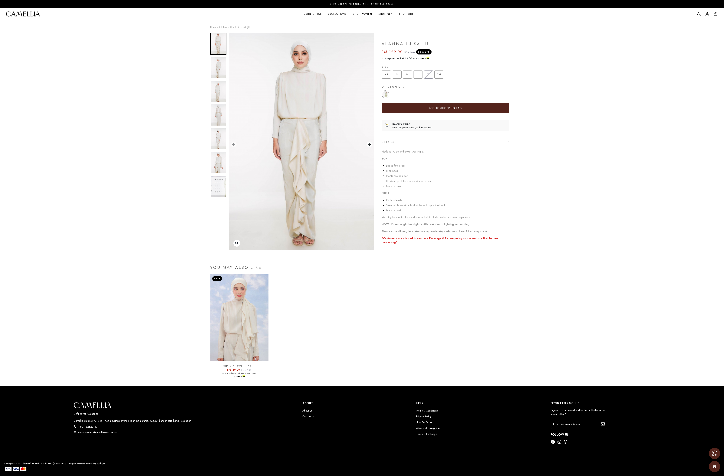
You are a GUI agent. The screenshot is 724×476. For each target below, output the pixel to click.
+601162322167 (87, 426)
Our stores (308, 416)
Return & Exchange (426, 434)
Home (213, 27)
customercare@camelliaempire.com (97, 432)
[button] (234, 144)
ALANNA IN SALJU (240, 27)
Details (388, 142)
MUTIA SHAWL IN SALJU (239, 366)
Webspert (101, 463)
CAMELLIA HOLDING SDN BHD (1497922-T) (43, 463)
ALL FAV (223, 27)
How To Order (424, 422)
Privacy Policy (423, 416)
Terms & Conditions (427, 410)
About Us (307, 410)
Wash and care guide (427, 428)
